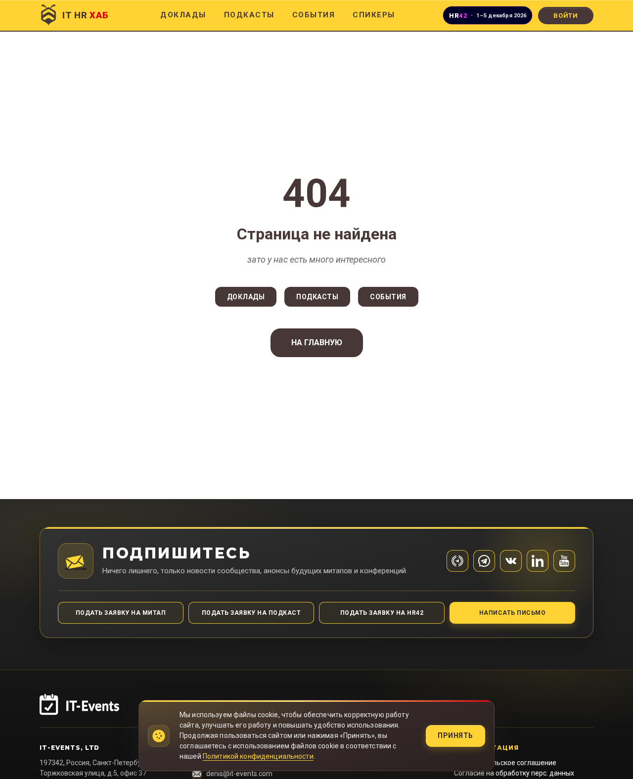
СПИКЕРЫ (374, 14)
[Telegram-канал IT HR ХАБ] (457, 561)
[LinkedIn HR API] (537, 561)
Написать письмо (512, 612)
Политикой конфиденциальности (258, 756)
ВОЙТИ (565, 15)
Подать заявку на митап (121, 612)
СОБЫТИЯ (313, 14)
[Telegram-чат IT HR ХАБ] (484, 561)
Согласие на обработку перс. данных (514, 773)
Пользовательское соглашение (505, 763)
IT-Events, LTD (69, 747)
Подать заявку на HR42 (381, 612)
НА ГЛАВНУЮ (316, 342)
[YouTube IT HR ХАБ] (564, 561)
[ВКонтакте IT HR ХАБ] (511, 561)
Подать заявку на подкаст (251, 612)
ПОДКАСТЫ (249, 14)
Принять (455, 735)
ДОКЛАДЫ (183, 14)
